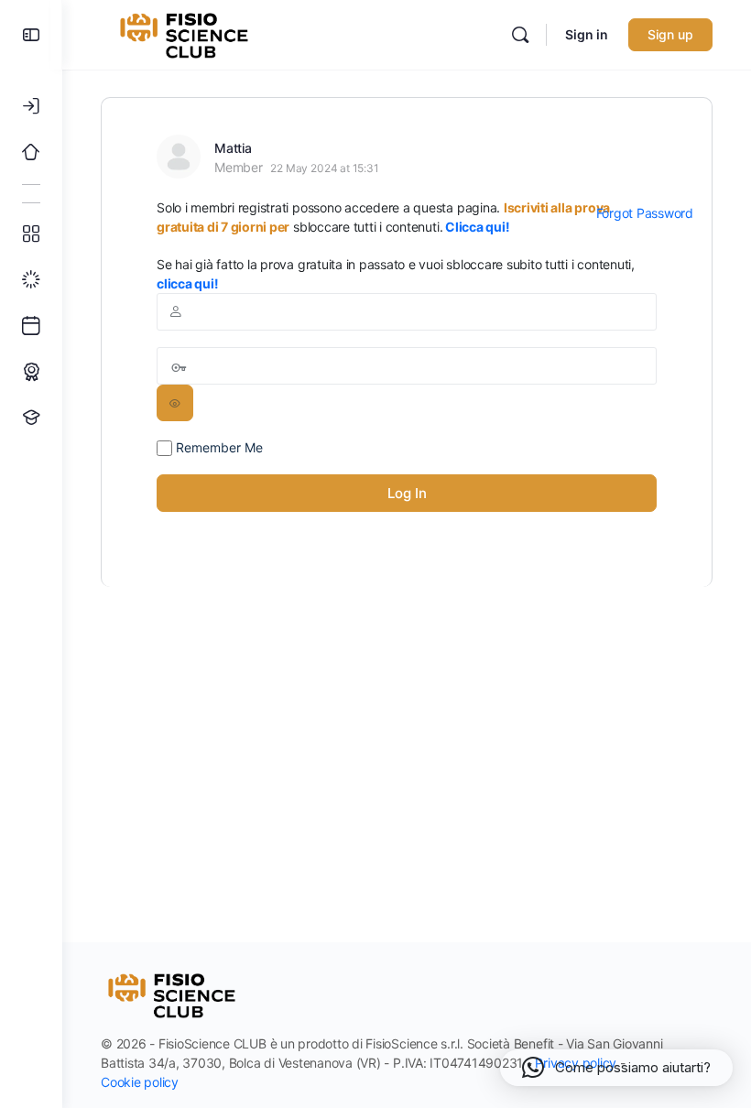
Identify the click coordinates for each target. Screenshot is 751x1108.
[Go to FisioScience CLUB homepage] (186, 33)
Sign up (670, 34)
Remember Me (217, 447)
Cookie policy (140, 1082)
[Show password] (175, 403)
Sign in (586, 34)
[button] (616, 1067)
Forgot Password (644, 213)
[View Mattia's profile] (179, 157)
